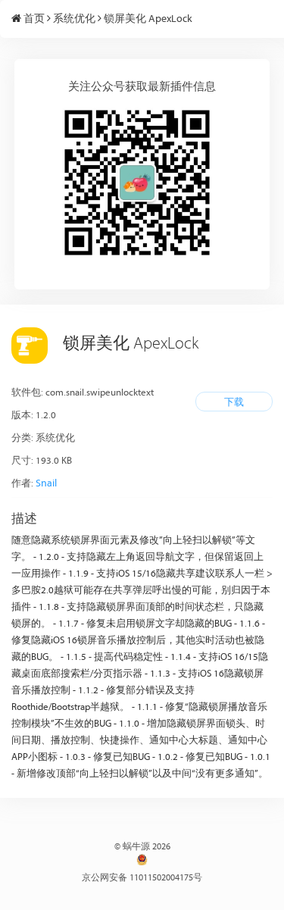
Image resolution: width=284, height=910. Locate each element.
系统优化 (74, 18)
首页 (34, 18)
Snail (46, 482)
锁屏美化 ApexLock (148, 18)
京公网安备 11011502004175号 (142, 877)
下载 (234, 402)
